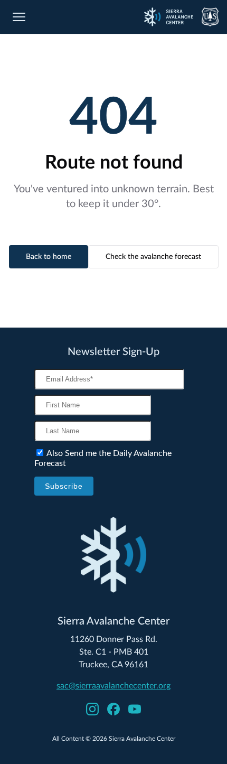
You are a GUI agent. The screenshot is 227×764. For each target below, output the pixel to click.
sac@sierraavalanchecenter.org (113, 686)
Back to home (48, 256)
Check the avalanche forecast (153, 256)
